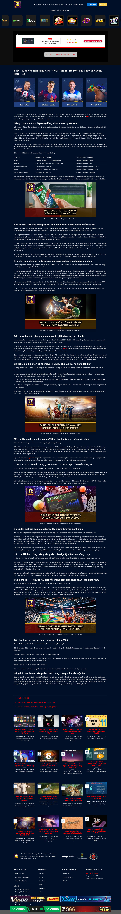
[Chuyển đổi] (15, 698)
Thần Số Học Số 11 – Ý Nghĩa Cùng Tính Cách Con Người (96, 731)
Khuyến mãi (66, 873)
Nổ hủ (81, 4)
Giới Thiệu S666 (19, 873)
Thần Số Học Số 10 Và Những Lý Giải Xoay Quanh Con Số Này (96, 763)
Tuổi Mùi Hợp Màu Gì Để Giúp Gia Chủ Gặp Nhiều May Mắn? (24, 798)
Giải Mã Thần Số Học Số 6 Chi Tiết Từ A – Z (96, 797)
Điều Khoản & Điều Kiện (22, 877)
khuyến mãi (30, 458)
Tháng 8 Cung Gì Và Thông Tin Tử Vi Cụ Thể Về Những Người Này (48, 831)
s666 (35, 4)
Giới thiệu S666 (43, 4)
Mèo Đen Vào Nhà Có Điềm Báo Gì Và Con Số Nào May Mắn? (48, 731)
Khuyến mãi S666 (54, 4)
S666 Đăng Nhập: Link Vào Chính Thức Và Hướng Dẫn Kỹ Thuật (24, 731)
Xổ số (70, 4)
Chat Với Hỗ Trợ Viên (92, 873)
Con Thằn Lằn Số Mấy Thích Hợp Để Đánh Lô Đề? (72, 832)
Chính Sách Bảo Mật (21, 881)
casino (65, 348)
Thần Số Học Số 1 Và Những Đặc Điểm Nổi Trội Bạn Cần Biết (25, 833)
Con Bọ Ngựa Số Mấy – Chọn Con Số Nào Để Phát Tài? (96, 831)
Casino (76, 4)
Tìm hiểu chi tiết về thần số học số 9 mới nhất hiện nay (24, 765)
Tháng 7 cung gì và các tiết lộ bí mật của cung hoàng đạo (72, 731)
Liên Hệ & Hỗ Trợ (68, 877)
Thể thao (64, 4)
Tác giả (65, 881)
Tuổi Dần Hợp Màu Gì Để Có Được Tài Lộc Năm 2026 (72, 799)
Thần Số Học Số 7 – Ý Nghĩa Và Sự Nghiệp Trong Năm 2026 (72, 765)
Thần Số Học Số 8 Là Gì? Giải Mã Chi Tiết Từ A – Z (48, 765)
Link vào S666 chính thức (93, 41)
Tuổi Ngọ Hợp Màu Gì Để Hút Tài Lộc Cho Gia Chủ (48, 797)
